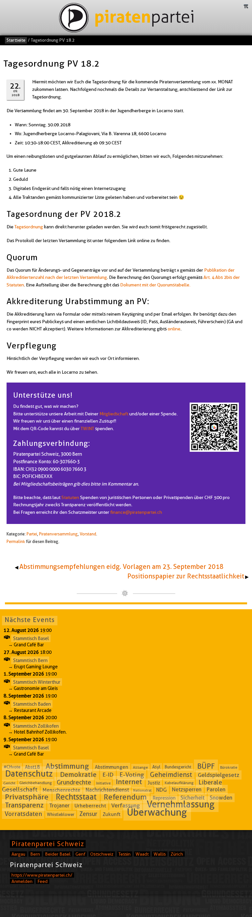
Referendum (125, 797)
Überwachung (157, 812)
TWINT (87, 428)
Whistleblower (60, 814)
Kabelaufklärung (179, 782)
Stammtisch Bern (30, 660)
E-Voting (131, 775)
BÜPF (206, 765)
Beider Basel (58, 854)
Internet (129, 782)
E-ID (108, 774)
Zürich (177, 854)
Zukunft (111, 814)
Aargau (18, 854)
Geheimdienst (171, 775)
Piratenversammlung (58, 533)
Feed (42, 881)
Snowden (221, 798)
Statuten (70, 497)
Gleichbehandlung (35, 782)
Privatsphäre (27, 797)
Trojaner (60, 805)
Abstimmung (67, 765)
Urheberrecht (90, 805)
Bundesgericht (178, 766)
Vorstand (88, 533)
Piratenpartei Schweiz (47, 844)
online (174, 328)
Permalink (16, 541)
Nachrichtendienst (107, 790)
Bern (35, 854)
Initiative (103, 783)
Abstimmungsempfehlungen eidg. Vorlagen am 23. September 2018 (121, 567)
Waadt (142, 854)
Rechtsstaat (76, 797)
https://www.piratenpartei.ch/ (42, 875)
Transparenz (24, 805)
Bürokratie (228, 767)
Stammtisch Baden (32, 704)
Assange (140, 766)
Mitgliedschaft (113, 413)
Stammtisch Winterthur (36, 682)
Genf (80, 854)
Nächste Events (30, 620)
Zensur (88, 813)
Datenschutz (29, 774)
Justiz (154, 782)
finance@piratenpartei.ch (136, 512)
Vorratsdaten (23, 814)
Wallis (160, 854)
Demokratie (78, 775)
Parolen (216, 789)
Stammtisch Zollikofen (36, 725)
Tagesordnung (28, 226)
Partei (32, 533)
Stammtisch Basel (31, 638)
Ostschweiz (102, 854)
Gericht (9, 783)
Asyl (156, 766)
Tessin (124, 854)
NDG (161, 790)
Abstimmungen (111, 767)
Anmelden (21, 881)
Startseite (16, 40)
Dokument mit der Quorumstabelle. (155, 284)
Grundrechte (74, 782)
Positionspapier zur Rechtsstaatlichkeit (185, 576)
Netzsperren (186, 789)
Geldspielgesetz (218, 775)
